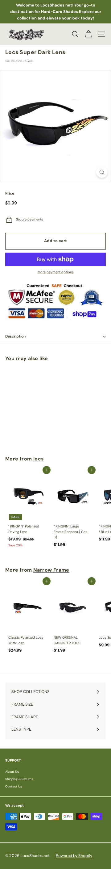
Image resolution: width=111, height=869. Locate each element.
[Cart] (88, 34)
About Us (12, 772)
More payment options (56, 272)
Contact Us (13, 786)
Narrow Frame (51, 570)
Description (15, 336)
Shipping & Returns (19, 779)
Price (9, 193)
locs (38, 458)
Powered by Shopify (74, 855)
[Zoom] (102, 172)
